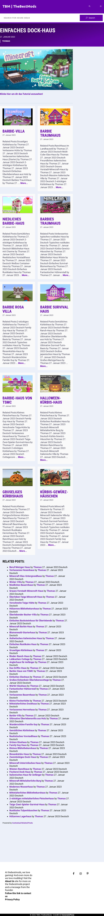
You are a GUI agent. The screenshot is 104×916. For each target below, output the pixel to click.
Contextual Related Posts (22, 823)
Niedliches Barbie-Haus (13, 221)
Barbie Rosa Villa (13, 309)
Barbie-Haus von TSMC (17, 400)
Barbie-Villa (14, 131)
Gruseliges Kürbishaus (13, 494)
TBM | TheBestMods (19, 6)
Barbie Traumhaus (50, 133)
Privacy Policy (12, 899)
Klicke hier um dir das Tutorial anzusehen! (21, 94)
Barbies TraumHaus (50, 221)
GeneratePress (68, 915)
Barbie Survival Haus (54, 309)
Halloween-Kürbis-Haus (51, 400)
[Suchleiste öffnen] (89, 6)
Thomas (6, 41)
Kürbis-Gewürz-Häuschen (54, 494)
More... (24, 183)
